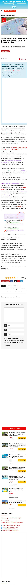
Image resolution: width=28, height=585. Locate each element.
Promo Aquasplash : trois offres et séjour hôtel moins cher (17, 490)
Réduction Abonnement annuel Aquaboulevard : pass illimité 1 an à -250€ (17, 477)
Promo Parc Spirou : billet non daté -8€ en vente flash (17, 501)
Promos (11, 525)
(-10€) (15, 3)
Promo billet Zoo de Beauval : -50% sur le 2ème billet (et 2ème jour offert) (17, 434)
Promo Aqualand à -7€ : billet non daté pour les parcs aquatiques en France (17, 456)
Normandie (8, 133)
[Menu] (2, 11)
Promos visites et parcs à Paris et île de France (13, 292)
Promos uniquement (8, 521)
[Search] (25, 11)
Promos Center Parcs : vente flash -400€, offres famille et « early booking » (17, 445)
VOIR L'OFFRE (21, 438)
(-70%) (3, 3)
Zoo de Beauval (12, 440)
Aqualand (11, 463)
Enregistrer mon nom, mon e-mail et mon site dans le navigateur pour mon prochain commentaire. (14, 340)
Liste (11, 518)
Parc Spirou (11, 508)
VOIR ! (14, 7)
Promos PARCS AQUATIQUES (10, 527)
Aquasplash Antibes (13, 497)
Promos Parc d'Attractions (13, 285)
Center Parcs (12, 451)
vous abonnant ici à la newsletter (11, 71)
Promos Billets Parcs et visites (8, 15)
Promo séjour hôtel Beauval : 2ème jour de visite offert (17, 467)
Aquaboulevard (12, 484)
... (14, 5)
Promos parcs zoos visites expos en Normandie (14, 289)
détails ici (19, 206)
